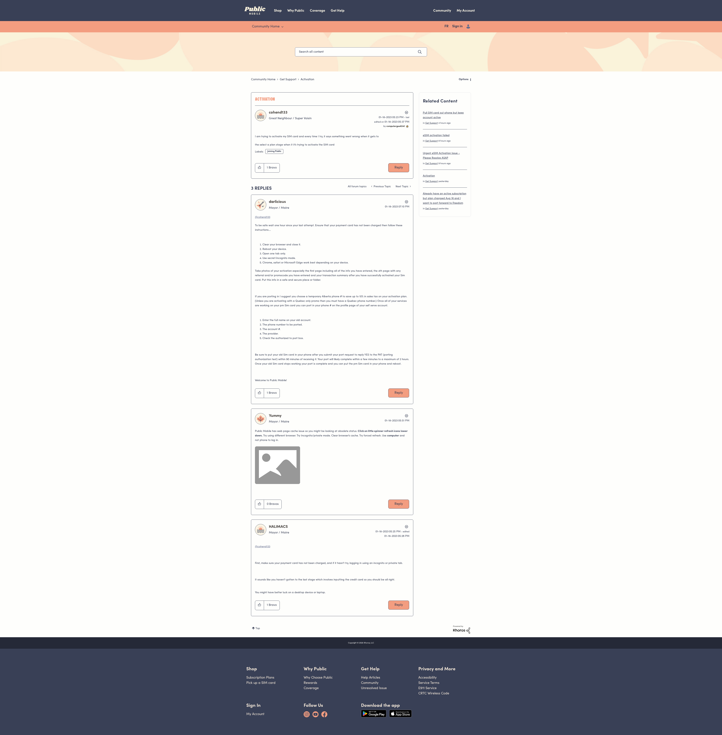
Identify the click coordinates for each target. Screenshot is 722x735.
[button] (259, 167)
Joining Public (274, 151)
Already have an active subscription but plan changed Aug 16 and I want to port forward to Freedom (444, 199)
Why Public (295, 10)
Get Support (288, 79)
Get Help (337, 10)
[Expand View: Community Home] (282, 27)
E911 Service (427, 688)
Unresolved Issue (374, 688)
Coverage (317, 10)
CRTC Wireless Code (433, 693)
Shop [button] (251, 669)
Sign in (457, 26)
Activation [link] (307, 79)
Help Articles (370, 677)
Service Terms (428, 682)
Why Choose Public (318, 677)
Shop (278, 10)
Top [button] (258, 628)
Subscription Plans (260, 677)
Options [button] (464, 79)
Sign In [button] (253, 705)
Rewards (310, 682)
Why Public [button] (315, 669)
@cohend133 (262, 217)
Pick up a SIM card (260, 682)
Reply (398, 167)
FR (446, 26)
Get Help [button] (370, 669)
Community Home (263, 79)
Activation (429, 176)
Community (442, 10)
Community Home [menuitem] (266, 26)
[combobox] (361, 51)
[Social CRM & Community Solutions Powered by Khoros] (461, 629)
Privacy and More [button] (437, 669)
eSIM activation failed (436, 135)
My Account (466, 10)
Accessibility (427, 677)
